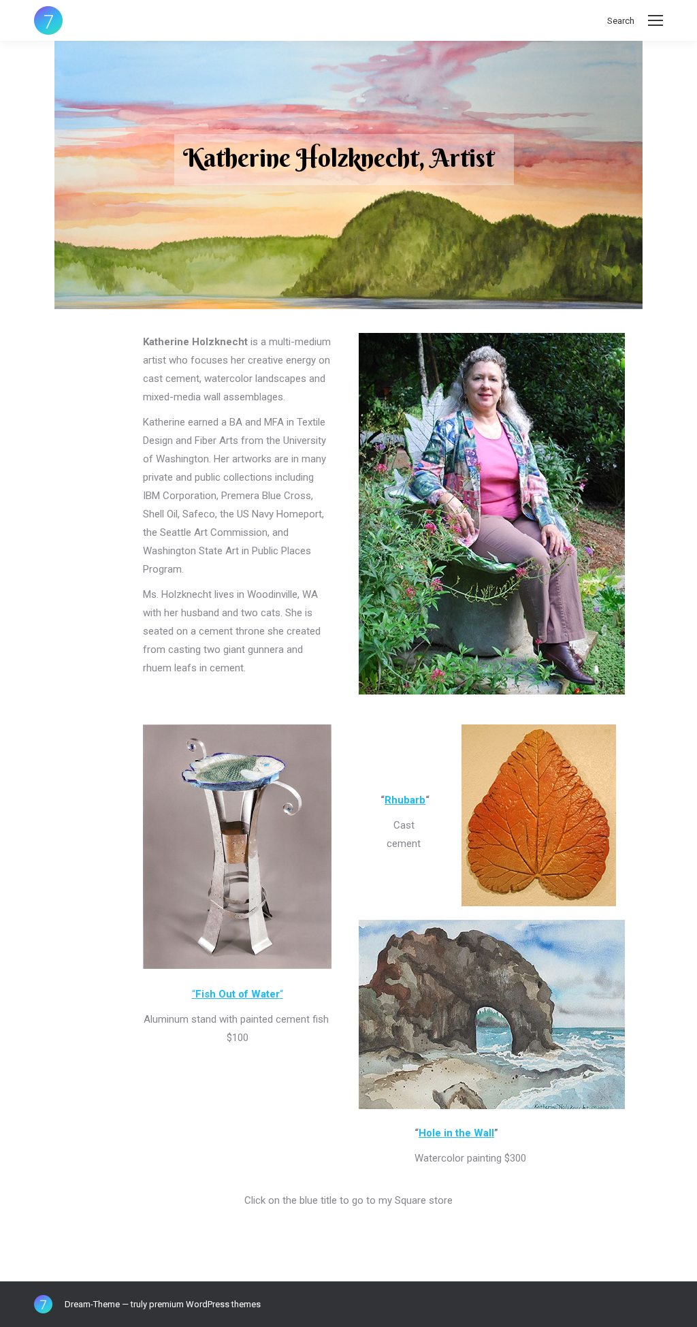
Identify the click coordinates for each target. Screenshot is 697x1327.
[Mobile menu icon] (655, 20)
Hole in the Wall (456, 1133)
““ (237, 994)
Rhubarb (405, 800)
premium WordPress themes (205, 1304)
